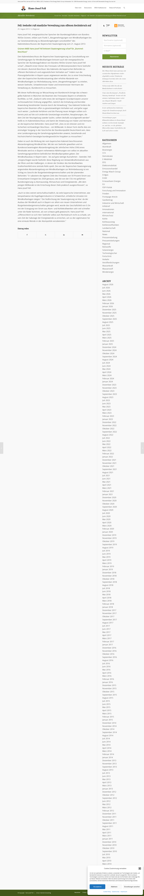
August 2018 (107, 585)
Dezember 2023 (109, 385)
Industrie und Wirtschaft (113, 203)
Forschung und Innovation (114, 191)
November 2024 (109, 350)
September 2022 (109, 432)
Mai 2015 (106, 707)
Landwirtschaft (108, 228)
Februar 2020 (108, 529)
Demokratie (107, 156)
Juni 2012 (106, 801)
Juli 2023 (106, 400)
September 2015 (109, 695)
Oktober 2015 (108, 692)
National (106, 231)
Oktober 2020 (108, 504)
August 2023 (107, 397)
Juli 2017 (106, 626)
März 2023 (106, 413)
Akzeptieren (97, 887)
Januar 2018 (107, 607)
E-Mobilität (107, 159)
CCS (104, 153)
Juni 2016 (106, 667)
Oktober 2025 (108, 316)
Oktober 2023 (108, 391)
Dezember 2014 (109, 723)
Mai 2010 (106, 858)
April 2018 (106, 598)
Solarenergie (108, 250)
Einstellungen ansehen (132, 887)
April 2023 (106, 410)
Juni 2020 (106, 516)
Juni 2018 (106, 591)
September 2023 (109, 394)
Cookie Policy (107, 891)
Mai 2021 (106, 482)
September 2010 (109, 851)
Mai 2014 (106, 745)
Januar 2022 (107, 457)
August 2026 (107, 285)
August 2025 (107, 322)
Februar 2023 (108, 416)
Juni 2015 (106, 704)
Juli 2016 (106, 664)
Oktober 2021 (108, 466)
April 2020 (106, 523)
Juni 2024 (106, 366)
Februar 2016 (108, 679)
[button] (140, 868)
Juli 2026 (106, 288)
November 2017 (109, 613)
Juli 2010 (106, 855)
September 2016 (109, 657)
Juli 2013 (106, 773)
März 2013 (106, 786)
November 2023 (109, 388)
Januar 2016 (107, 682)
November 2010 (109, 845)
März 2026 (106, 300)
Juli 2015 (106, 701)
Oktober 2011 (108, 820)
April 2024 (106, 372)
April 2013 (106, 783)
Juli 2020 (106, 513)
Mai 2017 (106, 632)
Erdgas (105, 175)
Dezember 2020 (109, 498)
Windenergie (108, 272)
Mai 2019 (106, 557)
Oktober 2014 (108, 729)
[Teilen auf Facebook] (27, 235)
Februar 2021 (108, 491)
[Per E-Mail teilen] (82, 235)
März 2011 (106, 836)
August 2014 (107, 736)
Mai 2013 (106, 779)
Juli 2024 (106, 363)
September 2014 (109, 732)
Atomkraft (106, 147)
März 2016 (106, 676)
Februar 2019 (108, 566)
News (104, 235)
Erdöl (104, 178)
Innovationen (108, 209)
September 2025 (109, 319)
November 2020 (109, 501)
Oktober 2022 (108, 429)
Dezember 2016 (109, 648)
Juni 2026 (106, 291)
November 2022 (109, 426)
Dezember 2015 (109, 685)
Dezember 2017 (109, 610)
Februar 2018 (108, 604)
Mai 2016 (106, 670)
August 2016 (107, 660)
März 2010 (106, 864)
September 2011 (109, 823)
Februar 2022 (108, 454)
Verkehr (105, 260)
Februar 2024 (108, 379)
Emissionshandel (110, 169)
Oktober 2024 (108, 354)
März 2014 (106, 751)
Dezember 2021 (109, 460)
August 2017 (107, 623)
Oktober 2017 (108, 617)
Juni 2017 (106, 629)
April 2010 (106, 861)
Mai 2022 (106, 444)
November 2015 (109, 689)
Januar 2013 (107, 789)
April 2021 (106, 485)
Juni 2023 (106, 404)
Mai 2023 (106, 407)
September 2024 (109, 357)
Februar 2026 (108, 303)
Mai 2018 (106, 595)
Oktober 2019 (108, 541)
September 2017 (109, 620)
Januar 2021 (107, 494)
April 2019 (106, 560)
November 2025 (109, 313)
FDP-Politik (107, 187)
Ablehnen (114, 887)
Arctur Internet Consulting (43, 892)
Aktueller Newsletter (26, 16)
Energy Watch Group (111, 172)
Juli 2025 (106, 325)
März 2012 (106, 808)
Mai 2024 (106, 369)
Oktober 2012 (108, 795)
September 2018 (109, 582)
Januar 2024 (107, 382)
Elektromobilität (109, 166)
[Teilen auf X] (45, 235)
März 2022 (106, 451)
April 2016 (106, 673)
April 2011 (106, 833)
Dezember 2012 (109, 792)
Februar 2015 (108, 717)
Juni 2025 (106, 328)
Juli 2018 (106, 588)
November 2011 (109, 817)
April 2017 (106, 635)
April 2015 (106, 711)
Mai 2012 (106, 804)
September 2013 (109, 767)
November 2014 (109, 726)
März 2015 (106, 714)
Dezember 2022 (109, 422)
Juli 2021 (106, 476)
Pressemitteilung (109, 238)
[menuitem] (78, 8)
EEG (104, 162)
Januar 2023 (107, 419)
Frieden (105, 194)
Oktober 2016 (108, 654)
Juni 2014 (106, 742)
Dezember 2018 (109, 573)
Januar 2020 (107, 532)
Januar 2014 (107, 758)
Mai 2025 (106, 332)
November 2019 (109, 538)
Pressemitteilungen (111, 241)
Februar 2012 (108, 811)
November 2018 (109, 576)
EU (103, 184)
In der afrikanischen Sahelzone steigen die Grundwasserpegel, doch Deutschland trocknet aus (114, 110)
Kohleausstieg (108, 222)
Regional (36, 29)
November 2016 (109, 651)
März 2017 (106, 639)
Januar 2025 (107, 344)
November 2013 (109, 764)
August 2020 (107, 510)
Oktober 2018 (108, 579)
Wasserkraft (107, 266)
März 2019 (106, 563)
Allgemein (106, 144)
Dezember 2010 (109, 842)
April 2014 (106, 748)
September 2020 (109, 507)
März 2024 (106, 375)
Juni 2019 (106, 554)
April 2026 (106, 297)
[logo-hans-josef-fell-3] (34, 8)
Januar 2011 (107, 839)
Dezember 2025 (109, 310)
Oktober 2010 (108, 848)
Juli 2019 (106, 551)
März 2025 (106, 338)
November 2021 (109, 463)
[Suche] (124, 8)
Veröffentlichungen (110, 263)
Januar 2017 (107, 645)
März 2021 (106, 488)
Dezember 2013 (109, 761)
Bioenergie (107, 150)
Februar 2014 (108, 754)
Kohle (104, 219)
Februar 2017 (108, 642)
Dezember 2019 (109, 535)
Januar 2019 (107, 570)
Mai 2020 (106, 519)
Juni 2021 (106, 479)
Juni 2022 (106, 441)
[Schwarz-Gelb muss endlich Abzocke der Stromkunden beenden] (1, 448)
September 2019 (109, 545)
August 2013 (107, 770)
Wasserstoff (107, 269)
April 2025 (106, 335)
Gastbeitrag (107, 200)
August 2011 (107, 826)
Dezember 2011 (109, 814)
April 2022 (106, 447)
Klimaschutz (107, 216)
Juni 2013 (106, 776)
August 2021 (107, 473)
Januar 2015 (107, 720)
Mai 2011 (106, 830)
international (108, 213)
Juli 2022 (106, 438)
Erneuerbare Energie (111, 181)
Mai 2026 (106, 294)
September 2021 (109, 469)
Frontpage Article (109, 197)
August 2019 (107, 548)
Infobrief (106, 206)
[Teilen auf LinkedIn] (64, 235)
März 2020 (106, 526)
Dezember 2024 (109, 347)
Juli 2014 (106, 739)
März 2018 (106, 601)
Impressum (123, 891)
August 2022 (107, 435)
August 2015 (107, 698)
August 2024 (107, 360)
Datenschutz (115, 891)
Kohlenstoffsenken (110, 225)
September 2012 (109, 798)
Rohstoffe (106, 247)
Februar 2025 (108, 341)
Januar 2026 (107, 307)
